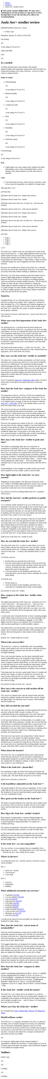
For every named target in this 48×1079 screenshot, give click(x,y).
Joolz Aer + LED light (9, 403)
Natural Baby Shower (26, 1011)
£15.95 (16, 895)
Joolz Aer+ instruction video (25, 380)
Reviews (8, 5)
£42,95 (20, 897)
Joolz (16, 1011)
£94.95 (16, 905)
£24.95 (14, 899)
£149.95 (20, 909)
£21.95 (18, 913)
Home (7, 3)
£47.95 (15, 915)
